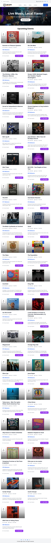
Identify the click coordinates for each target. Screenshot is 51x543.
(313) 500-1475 (41, 1)
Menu (25, 5)
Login (45, 5)
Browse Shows (25, 20)
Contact (35, 5)
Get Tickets (19, 55)
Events (20, 5)
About (30, 5)
